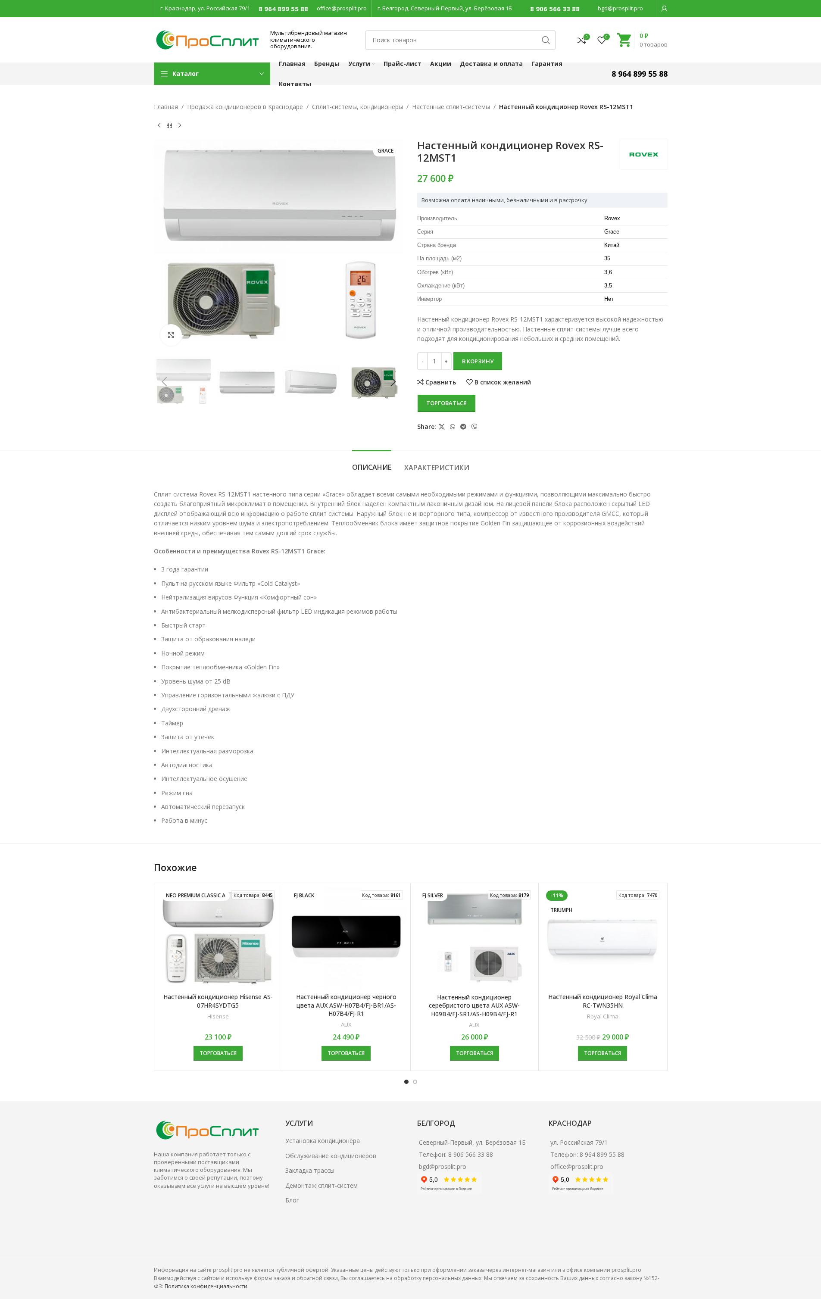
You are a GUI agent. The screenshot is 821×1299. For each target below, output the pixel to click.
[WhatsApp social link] (452, 427)
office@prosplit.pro (342, 8)
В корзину (477, 361)
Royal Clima (602, 1016)
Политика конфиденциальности (206, 1286)
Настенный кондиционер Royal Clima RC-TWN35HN (602, 1001)
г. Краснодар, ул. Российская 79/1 (205, 8)
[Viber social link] (474, 427)
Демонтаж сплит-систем (321, 1185)
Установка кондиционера (322, 1141)
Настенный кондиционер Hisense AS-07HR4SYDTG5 (218, 1001)
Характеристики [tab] (436, 467)
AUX (346, 1024)
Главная (166, 107)
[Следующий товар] (180, 125)
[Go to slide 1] (406, 1082)
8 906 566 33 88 (555, 8)
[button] (164, 382)
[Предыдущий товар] (159, 125)
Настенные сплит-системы (451, 107)
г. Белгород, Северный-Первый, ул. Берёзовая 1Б (445, 8)
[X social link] (441, 427)
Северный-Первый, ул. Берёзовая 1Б (472, 1142)
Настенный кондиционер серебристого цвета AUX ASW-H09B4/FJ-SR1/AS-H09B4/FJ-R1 (474, 1005)
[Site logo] (208, 39)
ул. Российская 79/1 (579, 1142)
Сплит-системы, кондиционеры (357, 107)
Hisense (218, 1016)
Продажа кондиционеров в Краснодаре (245, 107)
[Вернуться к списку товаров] (169, 125)
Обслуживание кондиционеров (330, 1156)
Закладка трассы (309, 1170)
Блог (292, 1200)
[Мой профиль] (664, 8)
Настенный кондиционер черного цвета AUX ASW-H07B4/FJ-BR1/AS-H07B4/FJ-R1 (346, 1005)
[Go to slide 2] (415, 1082)
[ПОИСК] (546, 40)
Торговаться (446, 403)
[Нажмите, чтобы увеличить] (171, 335)
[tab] (371, 463)
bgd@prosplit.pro (620, 8)
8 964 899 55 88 (283, 8)
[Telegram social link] (463, 427)
